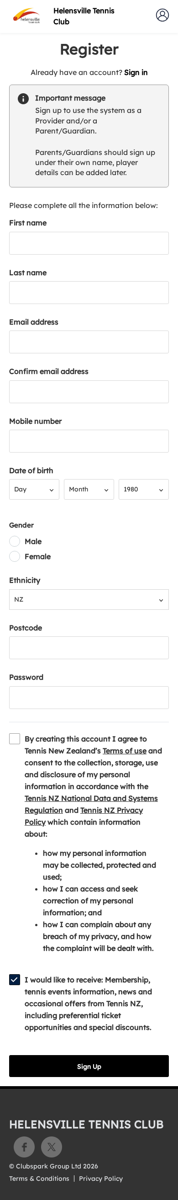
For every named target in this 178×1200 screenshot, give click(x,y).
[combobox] (34, 489)
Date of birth (31, 470)
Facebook (24, 1146)
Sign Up (89, 1066)
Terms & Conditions (39, 1178)
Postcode (25, 627)
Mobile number (35, 421)
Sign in (136, 72)
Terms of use (125, 750)
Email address (33, 321)
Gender (21, 525)
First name (28, 222)
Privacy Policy (101, 1178)
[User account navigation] (162, 15)
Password (26, 677)
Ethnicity (24, 580)
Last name (28, 272)
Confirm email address (49, 371)
